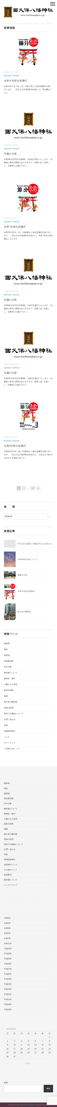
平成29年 (8, 959)
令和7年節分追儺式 (15, 226)
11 (22, 1045)
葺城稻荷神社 (9, 731)
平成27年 (8, 969)
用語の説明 (8, 708)
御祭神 (7, 643)
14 (32, 488)
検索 (6, 1082)
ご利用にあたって (11, 749)
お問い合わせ (9, 719)
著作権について (10, 880)
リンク (7, 737)
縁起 (6, 649)
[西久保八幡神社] (28, 8)
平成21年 (8, 999)
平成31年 (8, 949)
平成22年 (8, 994)
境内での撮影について (13, 713)
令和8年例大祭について (28, 559)
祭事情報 (15, 76)
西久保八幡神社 (29, 1105)
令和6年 (7, 918)
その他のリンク (10, 870)
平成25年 (8, 979)
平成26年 (8, 974)
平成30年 (8, 953)
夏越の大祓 (22, 575)
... (9, 93)
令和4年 (7, 928)
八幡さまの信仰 (10, 684)
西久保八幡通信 (24, 612)
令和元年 (8, 943)
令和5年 (7, 923)
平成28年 (8, 964)
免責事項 (8, 875)
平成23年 (8, 989)
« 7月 (27, 1063)
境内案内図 (8, 661)
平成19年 (8, 1009)
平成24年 (8, 984)
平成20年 (8, 1004)
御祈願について (10, 673)
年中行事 (8, 667)
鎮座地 (7, 655)
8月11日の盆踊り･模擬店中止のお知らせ (35, 544)
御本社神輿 (8, 690)
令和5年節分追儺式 (15, 445)
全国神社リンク (10, 865)
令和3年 (7, 933)
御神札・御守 (9, 678)
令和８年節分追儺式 (15, 80)
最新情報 (7, 76)
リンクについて (10, 885)
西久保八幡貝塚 (10, 702)
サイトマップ (9, 743)
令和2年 (7, 938)
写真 (6, 725)
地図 (6, 696)
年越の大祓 (10, 153)
